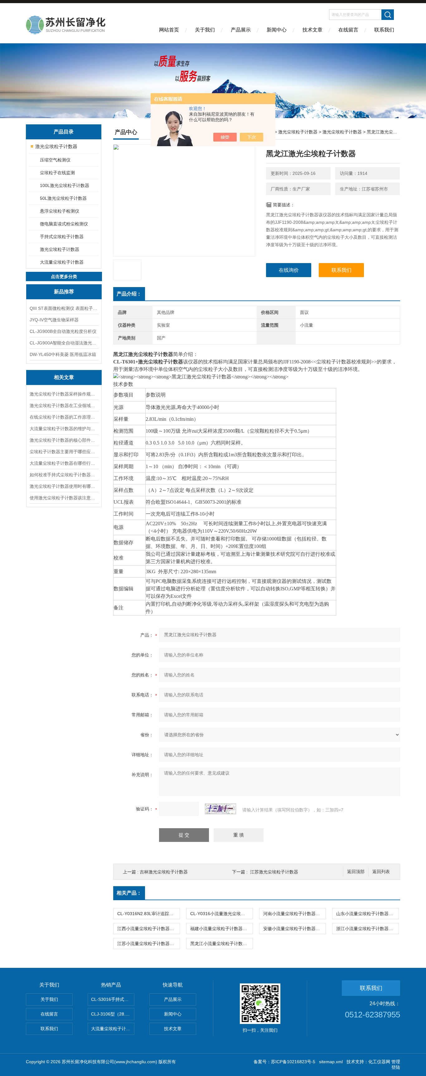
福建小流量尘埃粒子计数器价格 (220, 928)
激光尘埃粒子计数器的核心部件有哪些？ (64, 440)
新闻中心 (277, 29)
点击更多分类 (64, 276)
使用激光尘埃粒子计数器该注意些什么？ (64, 497)
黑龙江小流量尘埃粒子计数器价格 (221, 943)
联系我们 (384, 29)
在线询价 (289, 270)
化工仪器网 (379, 1061)
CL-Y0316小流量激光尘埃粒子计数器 (221, 913)
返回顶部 (356, 871)
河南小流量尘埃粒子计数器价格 (293, 913)
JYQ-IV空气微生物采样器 (54, 319)
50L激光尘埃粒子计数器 (63, 198)
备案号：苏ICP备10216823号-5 (284, 1061)
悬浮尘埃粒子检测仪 (59, 211)
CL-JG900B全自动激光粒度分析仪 (63, 331)
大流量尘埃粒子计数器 (62, 262)
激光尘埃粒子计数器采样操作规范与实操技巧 (64, 393)
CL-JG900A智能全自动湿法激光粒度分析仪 (64, 342)
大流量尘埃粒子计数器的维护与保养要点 (64, 428)
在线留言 (348, 29)
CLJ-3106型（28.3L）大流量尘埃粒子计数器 (112, 1013)
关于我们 (205, 29)
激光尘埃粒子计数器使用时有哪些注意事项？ (64, 486)
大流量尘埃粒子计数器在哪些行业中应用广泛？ (64, 463)
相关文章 (64, 377)
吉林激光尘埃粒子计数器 (164, 871)
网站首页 (169, 29)
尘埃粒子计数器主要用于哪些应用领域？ (64, 451)
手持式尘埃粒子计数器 (62, 236)
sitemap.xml (331, 1061)
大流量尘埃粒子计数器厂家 (112, 1028)
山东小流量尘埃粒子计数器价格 (366, 913)
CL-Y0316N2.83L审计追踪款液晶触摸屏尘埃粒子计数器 (148, 913)
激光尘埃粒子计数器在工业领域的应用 (64, 405)
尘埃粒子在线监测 (57, 172)
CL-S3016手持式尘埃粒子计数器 (112, 999)
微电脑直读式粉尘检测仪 (64, 223)
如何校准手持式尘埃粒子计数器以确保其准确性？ (64, 474)
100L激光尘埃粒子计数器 (64, 185)
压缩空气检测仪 (55, 159)
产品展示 (241, 29)
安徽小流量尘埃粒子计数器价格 (293, 928)
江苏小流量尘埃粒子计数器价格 (147, 943)
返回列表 (381, 871)
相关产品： (129, 893)
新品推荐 (64, 291)
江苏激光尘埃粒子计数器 (274, 871)
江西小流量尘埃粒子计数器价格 (147, 928)
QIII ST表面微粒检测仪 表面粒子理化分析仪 (64, 308)
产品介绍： (129, 293)
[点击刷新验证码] (220, 809)
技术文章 (312, 29)
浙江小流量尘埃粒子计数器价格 (366, 928)
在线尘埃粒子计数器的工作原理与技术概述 (64, 417)
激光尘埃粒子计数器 (56, 146)
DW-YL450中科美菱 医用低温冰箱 (63, 354)
